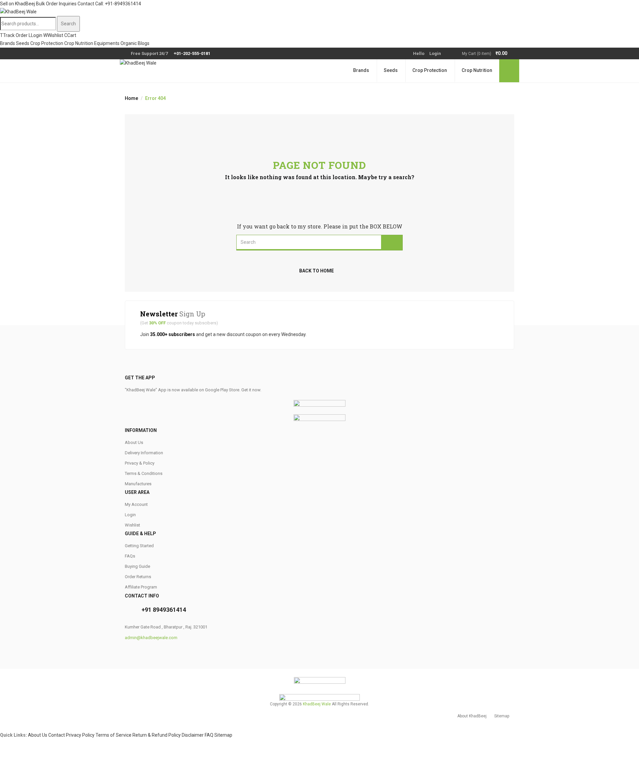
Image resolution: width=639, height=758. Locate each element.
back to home (316, 270)
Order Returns (138, 576)
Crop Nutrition (78, 43)
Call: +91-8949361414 (118, 3)
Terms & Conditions (143, 473)
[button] (488, 54)
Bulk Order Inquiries (56, 3)
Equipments (106, 43)
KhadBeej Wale (317, 704)
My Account (136, 504)
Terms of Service (113, 735)
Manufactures (138, 483)
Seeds (22, 43)
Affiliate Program (141, 586)
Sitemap (501, 716)
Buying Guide (137, 566)
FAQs (130, 556)
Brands (7, 43)
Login (435, 53)
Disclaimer (193, 735)
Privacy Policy (80, 735)
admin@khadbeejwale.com (151, 637)
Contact (86, 3)
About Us (134, 442)
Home (131, 98)
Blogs (143, 43)
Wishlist (132, 525)
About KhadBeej (472, 716)
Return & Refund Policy (156, 735)
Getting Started (139, 545)
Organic (128, 43)
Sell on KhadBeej (17, 3)
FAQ (209, 735)
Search (68, 23)
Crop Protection (46, 43)
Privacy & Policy (139, 463)
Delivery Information (144, 452)
